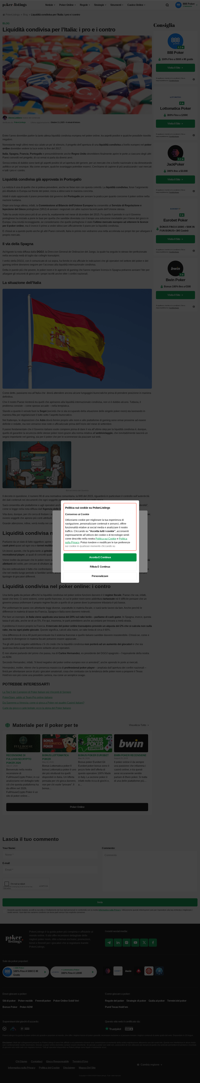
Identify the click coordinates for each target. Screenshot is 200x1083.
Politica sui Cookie (105, 538)
